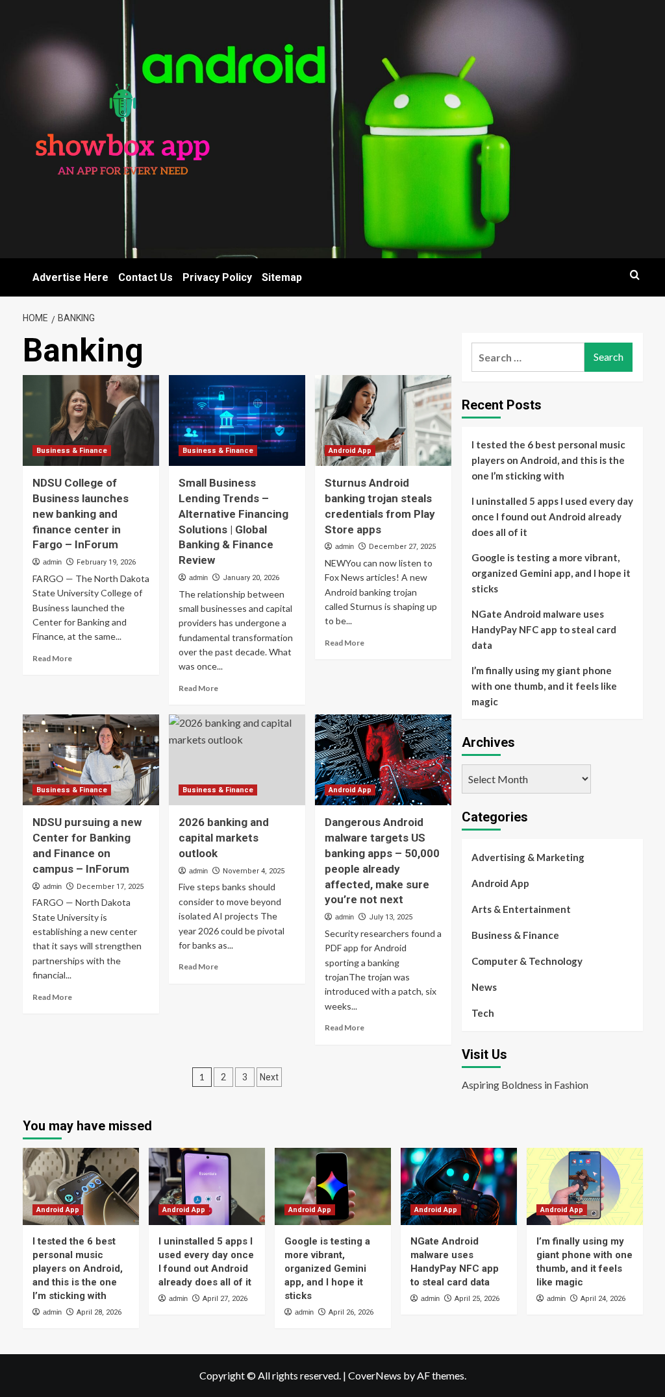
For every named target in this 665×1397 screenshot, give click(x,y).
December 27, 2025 (402, 546)
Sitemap (282, 277)
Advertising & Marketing (527, 857)
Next (269, 1077)
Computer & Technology (527, 961)
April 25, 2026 (477, 1298)
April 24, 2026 (603, 1298)
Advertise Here (70, 277)
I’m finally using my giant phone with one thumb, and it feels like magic (544, 685)
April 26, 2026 (351, 1312)
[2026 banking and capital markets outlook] (237, 759)
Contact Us (145, 277)
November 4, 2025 (253, 871)
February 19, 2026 (106, 562)
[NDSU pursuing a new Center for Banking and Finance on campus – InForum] (91, 759)
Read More (52, 658)
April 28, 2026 (99, 1312)
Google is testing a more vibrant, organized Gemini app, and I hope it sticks (551, 573)
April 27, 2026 (225, 1298)
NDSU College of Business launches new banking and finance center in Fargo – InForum (80, 513)
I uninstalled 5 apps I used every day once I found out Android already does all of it (552, 516)
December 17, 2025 (110, 886)
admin (52, 562)
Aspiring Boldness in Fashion (525, 1084)
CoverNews (374, 1375)
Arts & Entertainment (521, 909)
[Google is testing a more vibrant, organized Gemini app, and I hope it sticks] (333, 1186)
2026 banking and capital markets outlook (224, 838)
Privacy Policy (217, 277)
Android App (350, 450)
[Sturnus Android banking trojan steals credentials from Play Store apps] (383, 420)
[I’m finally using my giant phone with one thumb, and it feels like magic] (585, 1186)
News (484, 987)
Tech (482, 1013)
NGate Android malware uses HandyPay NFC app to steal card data (543, 629)
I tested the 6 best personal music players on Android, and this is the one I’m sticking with (548, 460)
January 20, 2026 (251, 578)
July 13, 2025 (390, 917)
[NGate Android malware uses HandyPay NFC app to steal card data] (459, 1186)
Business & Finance (71, 450)
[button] (635, 274)
